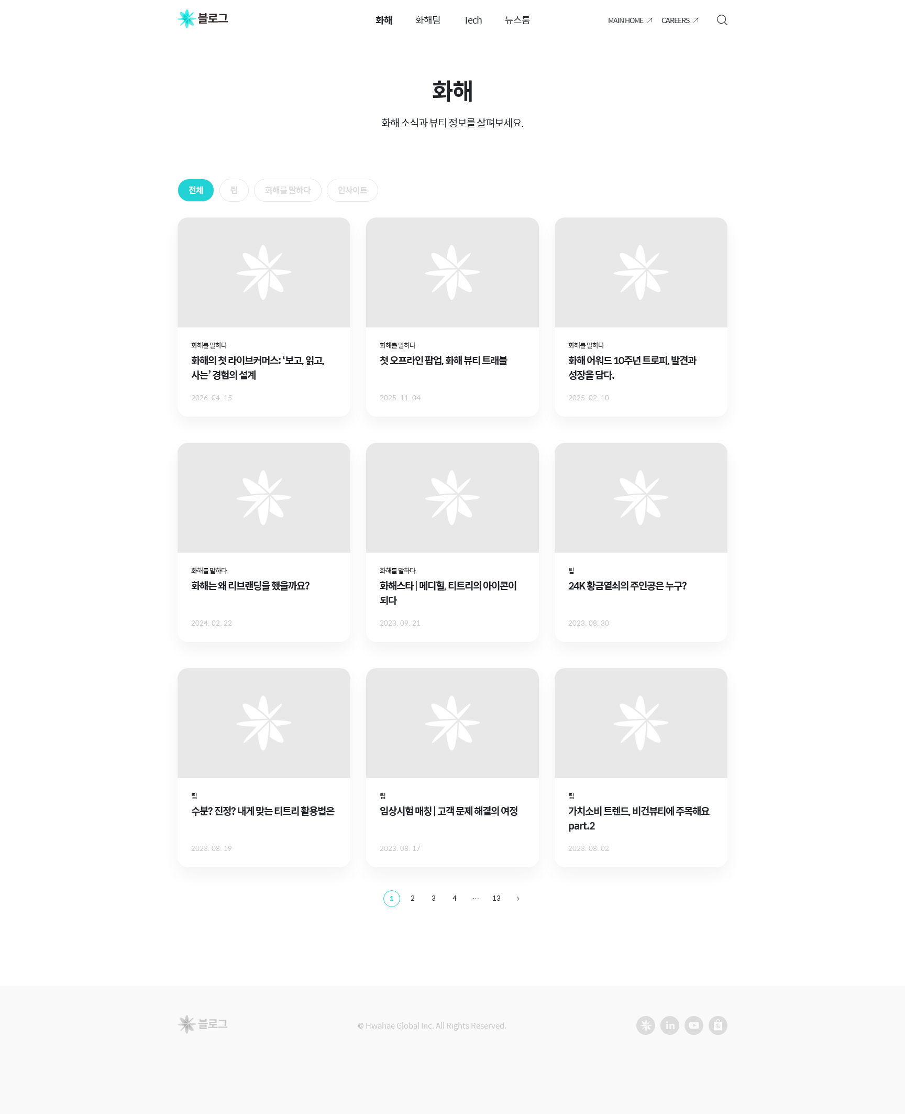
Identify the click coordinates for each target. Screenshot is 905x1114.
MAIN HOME (625, 20)
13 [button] (496, 897)
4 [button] (454, 897)
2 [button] (413, 897)
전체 (196, 189)
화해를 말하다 (288, 189)
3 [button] (434, 897)
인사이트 (352, 189)
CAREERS (675, 20)
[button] (518, 898)
